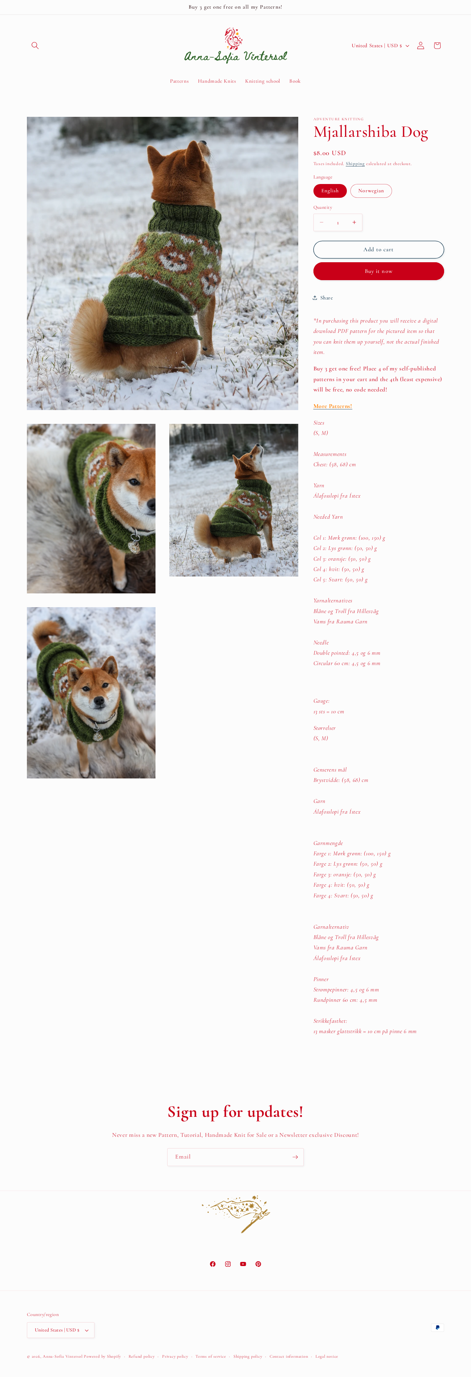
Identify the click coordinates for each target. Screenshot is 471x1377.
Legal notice (326, 1356)
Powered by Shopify (102, 1356)
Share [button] (326, 298)
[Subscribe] (295, 1157)
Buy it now (379, 270)
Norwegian (371, 190)
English (330, 190)
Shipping (355, 163)
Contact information (289, 1356)
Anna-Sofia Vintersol (62, 1356)
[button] (35, 45)
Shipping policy (247, 1356)
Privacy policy (175, 1356)
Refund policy (142, 1356)
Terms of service (211, 1356)
